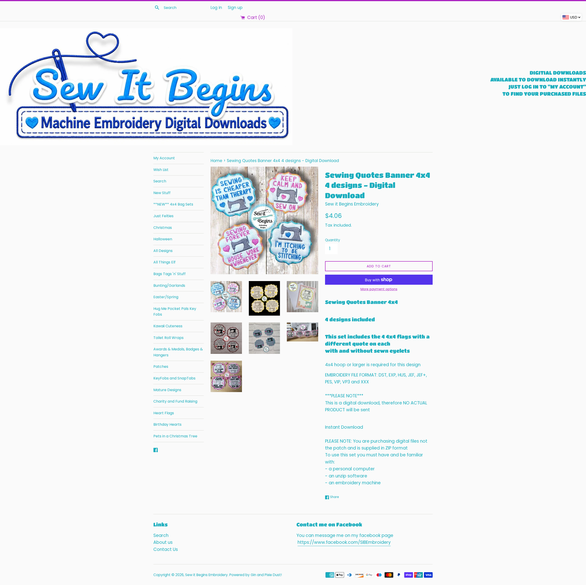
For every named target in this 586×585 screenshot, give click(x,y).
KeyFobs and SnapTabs (174, 378)
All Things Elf (164, 262)
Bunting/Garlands (169, 285)
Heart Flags (163, 413)
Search (159, 181)
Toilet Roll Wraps (168, 337)
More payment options (379, 289)
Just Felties (163, 216)
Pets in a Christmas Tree (175, 436)
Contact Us (165, 549)
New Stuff (162, 192)
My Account (164, 158)
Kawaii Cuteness (167, 326)
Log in (216, 7)
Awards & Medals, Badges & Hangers (178, 352)
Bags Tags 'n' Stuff (169, 273)
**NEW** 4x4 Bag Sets (173, 204)
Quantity (332, 240)
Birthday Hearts (167, 424)
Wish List (160, 169)
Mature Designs (167, 390)
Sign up (235, 7)
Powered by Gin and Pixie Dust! (255, 574)
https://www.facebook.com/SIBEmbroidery (344, 542)
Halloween (162, 239)
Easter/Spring (165, 297)
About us (163, 542)
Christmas (162, 227)
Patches (160, 366)
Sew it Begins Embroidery (206, 574)
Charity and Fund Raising (175, 401)
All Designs (163, 250)
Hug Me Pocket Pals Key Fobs (174, 311)
